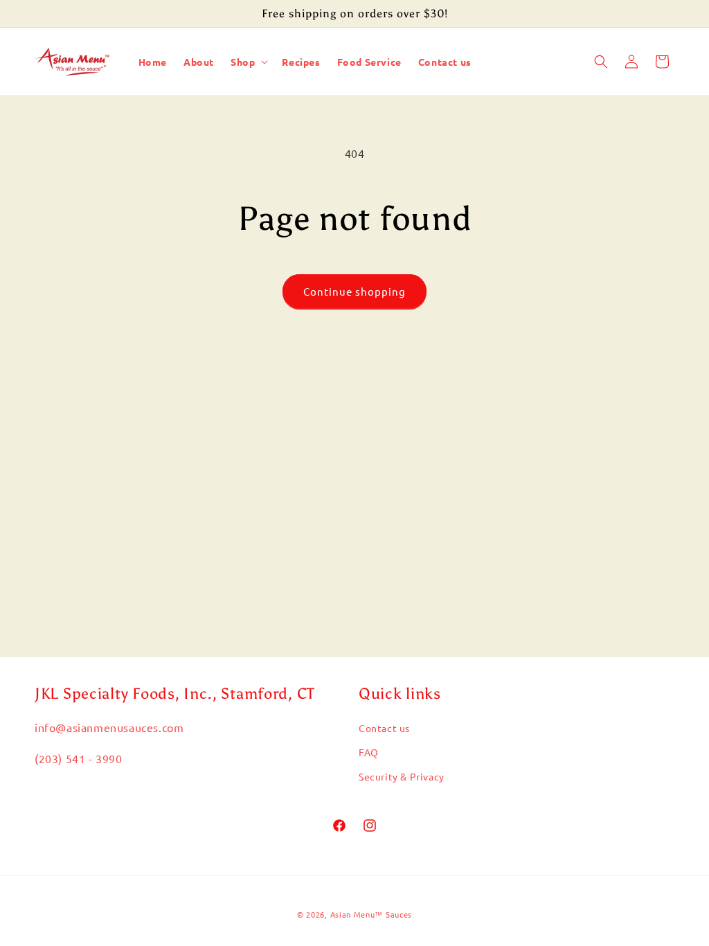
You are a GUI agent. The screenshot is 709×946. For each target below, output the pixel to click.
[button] (247, 61)
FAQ (369, 752)
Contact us (384, 728)
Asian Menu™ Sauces (371, 914)
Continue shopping (354, 291)
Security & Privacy (402, 776)
